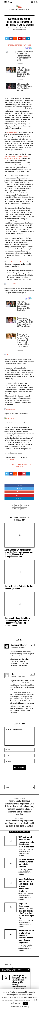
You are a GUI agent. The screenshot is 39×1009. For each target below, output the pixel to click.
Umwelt (23, 30)
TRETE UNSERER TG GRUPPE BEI (19, 45)
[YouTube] (34, 2)
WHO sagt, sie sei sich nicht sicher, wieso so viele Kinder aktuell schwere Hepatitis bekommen (26, 842)
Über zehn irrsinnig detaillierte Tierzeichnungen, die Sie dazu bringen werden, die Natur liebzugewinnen (17, 621)
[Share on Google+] (20, 38)
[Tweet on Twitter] (7, 38)
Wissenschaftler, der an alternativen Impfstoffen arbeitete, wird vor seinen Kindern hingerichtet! (26, 936)
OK (25, 1003)
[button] (32, 787)
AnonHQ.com (9, 460)
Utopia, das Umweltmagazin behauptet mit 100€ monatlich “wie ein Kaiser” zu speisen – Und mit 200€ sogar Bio (26, 910)
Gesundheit (16, 30)
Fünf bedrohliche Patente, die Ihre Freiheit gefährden (18, 587)
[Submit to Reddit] (15, 38)
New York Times (12, 133)
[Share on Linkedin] (28, 38)
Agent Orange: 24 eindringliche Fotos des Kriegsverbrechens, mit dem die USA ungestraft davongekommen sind (18, 553)
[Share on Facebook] (11, 38)
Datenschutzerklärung (19, 1006)
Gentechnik (25, 505)
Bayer (17, 505)
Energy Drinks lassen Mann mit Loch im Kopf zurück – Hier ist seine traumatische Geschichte (26, 885)
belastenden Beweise (18, 262)
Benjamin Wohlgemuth (19, 644)
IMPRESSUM (7, 964)
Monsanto (15, 509)
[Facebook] (32, 2)
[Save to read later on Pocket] (24, 38)
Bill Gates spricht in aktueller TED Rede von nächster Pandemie (26, 863)
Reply (32, 645)
